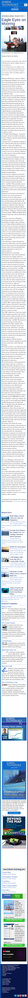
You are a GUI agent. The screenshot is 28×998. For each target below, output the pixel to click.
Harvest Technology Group (9, 682)
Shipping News (5, 992)
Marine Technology (6, 982)
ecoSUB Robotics (7, 641)
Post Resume (7, 895)
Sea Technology (5, 979)
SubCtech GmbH (7, 666)
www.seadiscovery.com (20, 501)
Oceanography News (6, 978)
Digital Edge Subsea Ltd (9, 650)
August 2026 (14, 767)
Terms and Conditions (7, 973)
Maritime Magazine (6, 989)
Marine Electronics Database (8, 987)
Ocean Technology (6, 981)
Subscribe (14, 920)
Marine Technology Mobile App (9, 968)
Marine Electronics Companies (9, 988)
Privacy (4, 975)
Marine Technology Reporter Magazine (10, 965)
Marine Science (5, 984)
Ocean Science (5, 983)
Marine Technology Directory (8, 969)
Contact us (4, 971)
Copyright (4, 974)
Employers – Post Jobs (17, 896)
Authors (4, 972)
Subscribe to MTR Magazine (8, 966)
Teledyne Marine (7, 607)
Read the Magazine (14, 813)
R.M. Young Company (8, 623)
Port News (4, 991)
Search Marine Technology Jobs (14, 869)
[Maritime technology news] (10, 5)
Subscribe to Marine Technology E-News (11, 967)
